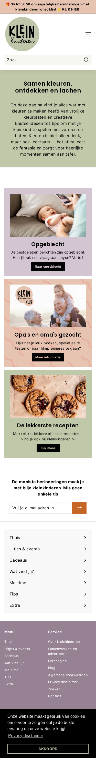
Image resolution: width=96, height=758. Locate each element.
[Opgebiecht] (48, 215)
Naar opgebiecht (48, 266)
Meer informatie (47, 357)
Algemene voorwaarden (68, 675)
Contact (54, 696)
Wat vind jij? (14, 663)
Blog (51, 668)
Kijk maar (48, 448)
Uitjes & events (17, 649)
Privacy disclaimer (63, 682)
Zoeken (54, 689)
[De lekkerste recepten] (48, 396)
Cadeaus (11, 656)
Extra (8, 684)
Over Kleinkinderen (64, 642)
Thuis (9, 642)
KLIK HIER (70, 9)
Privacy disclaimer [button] (25, 735)
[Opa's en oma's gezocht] (48, 306)
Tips (7, 677)
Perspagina (57, 661)
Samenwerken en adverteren (62, 651)
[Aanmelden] (79, 508)
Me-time (11, 670)
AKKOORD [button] (47, 749)
